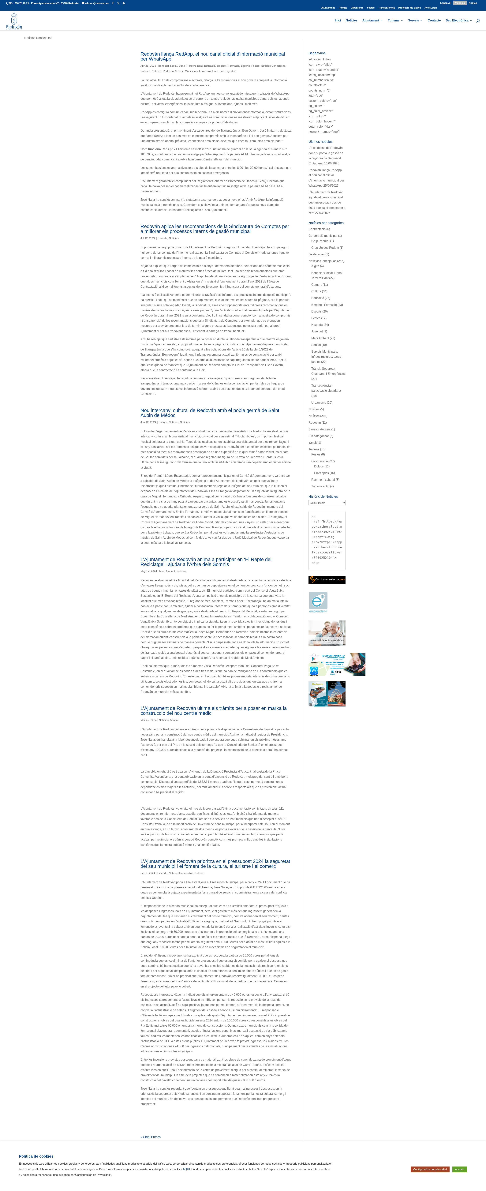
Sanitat (174, 719)
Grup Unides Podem (325, 247)
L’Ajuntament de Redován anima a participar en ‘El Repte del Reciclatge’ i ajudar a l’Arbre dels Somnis (205, 561)
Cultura (163, 422)
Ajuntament (328, 7)
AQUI (186, 1169)
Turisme (393, 20)
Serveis (413, 20)
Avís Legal (430, 7)
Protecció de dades (409, 7)
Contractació (317, 229)
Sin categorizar (318, 436)
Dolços (319, 466)
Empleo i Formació (228, 65)
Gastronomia (320, 461)
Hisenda (162, 238)
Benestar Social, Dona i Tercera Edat (180, 65)
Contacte (434, 20)
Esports (245, 65)
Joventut (317, 331)
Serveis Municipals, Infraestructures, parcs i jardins (205, 71)
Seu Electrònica (457, 20)
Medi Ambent (167, 571)
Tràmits (342, 7)
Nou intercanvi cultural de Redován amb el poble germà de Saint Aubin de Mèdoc (209, 412)
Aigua (315, 266)
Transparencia (386, 7)
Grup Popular (320, 241)
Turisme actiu (320, 486)
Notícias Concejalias (273, 65)
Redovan (168, 71)
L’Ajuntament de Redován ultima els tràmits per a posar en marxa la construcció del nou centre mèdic (213, 710)
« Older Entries (150, 1137)
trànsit (312, 442)
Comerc (316, 284)
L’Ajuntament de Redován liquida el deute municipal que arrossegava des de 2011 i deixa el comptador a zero (327, 203)
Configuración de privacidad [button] (430, 1169)
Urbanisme (357, 7)
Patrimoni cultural (323, 479)
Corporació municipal (322, 235)
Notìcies (145, 71)
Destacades (316, 254)
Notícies (351, 20)
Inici (338, 20)
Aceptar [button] (459, 1169)
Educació (209, 65)
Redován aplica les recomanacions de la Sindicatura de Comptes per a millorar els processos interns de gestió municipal (214, 228)
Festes (371, 7)
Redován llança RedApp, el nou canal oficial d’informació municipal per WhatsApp (212, 56)
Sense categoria (319, 429)
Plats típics (321, 473)
